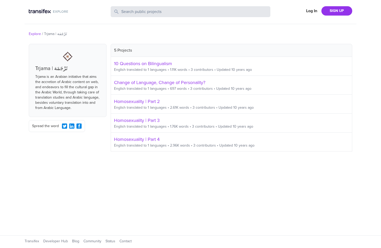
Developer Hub (55, 241)
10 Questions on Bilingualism (143, 63)
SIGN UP (337, 11)
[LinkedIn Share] (71, 126)
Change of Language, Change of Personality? (159, 82)
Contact (125, 241)
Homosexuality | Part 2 (137, 101)
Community (92, 241)
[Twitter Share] (64, 126)
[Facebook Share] (79, 126)
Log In (311, 10)
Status (110, 241)
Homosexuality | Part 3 (137, 120)
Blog (75, 241)
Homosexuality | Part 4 (137, 139)
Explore (35, 34)
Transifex (32, 241)
